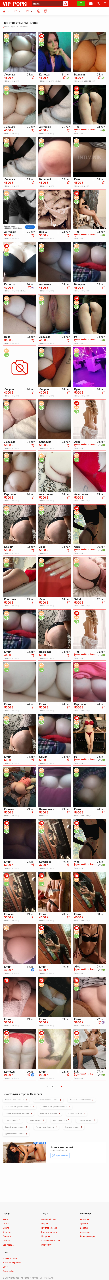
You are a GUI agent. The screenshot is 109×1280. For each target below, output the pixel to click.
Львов (6, 1223)
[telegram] (33, 969)
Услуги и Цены (10, 1258)
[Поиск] (65, 3)
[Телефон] (33, 77)
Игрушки (45, 1236)
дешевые (85, 1232)
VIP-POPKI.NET (47, 1278)
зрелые (84, 1223)
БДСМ (44, 1223)
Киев (5, 1219)
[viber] (33, 287)
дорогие (84, 1228)
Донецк (7, 1240)
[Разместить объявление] (81, 3)
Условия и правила (12, 1262)
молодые (84, 1219)
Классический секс (50, 1240)
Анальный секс (48, 1219)
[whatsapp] (68, 77)
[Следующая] (61, 1086)
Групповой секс (49, 1228)
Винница (7, 1236)
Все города (8, 1245)
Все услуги (46, 1245)
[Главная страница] (15, 3)
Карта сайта (8, 1271)
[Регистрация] (98, 3)
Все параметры (87, 1236)
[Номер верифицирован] (6, 40)
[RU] (91, 4)
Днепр (6, 1228)
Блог (5, 1267)
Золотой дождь (49, 1232)
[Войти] (105, 3)
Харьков (7, 1232)
